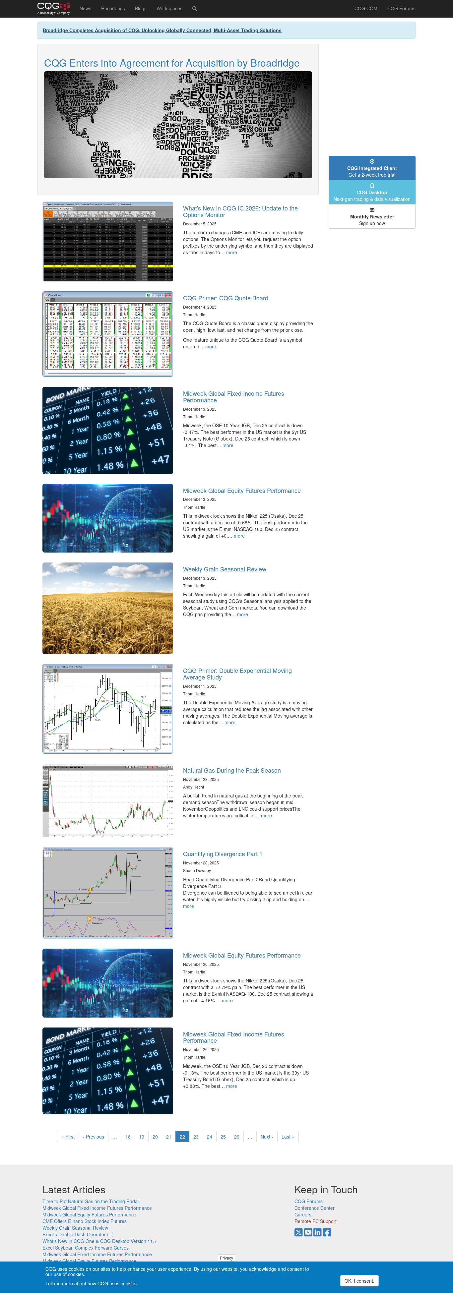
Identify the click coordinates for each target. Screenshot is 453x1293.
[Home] (56, 9)
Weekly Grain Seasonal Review (224, 568)
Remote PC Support (315, 1221)
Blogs (141, 8)
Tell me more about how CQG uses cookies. (91, 1283)
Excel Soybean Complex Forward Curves (85, 1247)
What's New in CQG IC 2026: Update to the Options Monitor (240, 211)
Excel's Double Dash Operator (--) (78, 1234)
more (231, 252)
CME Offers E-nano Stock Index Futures (84, 1221)
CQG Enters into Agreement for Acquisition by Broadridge (172, 62)
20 (157, 1136)
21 (171, 1136)
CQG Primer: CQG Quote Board (225, 297)
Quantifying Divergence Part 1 (223, 853)
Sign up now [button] (372, 219)
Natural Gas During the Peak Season (232, 770)
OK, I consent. (359, 1280)
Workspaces (169, 8)
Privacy (226, 1258)
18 (130, 1136)
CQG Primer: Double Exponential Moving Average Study (237, 673)
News (85, 8)
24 (212, 1136)
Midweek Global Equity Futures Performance (242, 490)
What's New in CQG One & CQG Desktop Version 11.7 (99, 1241)
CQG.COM (366, 8)
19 (144, 1136)
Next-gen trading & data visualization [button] (372, 195)
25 (225, 1136)
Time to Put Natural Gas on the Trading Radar (90, 1201)
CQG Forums (401, 8)
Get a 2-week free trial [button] (372, 171)
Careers (302, 1214)
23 (198, 1136)
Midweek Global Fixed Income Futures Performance (233, 396)
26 (239, 1136)
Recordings (113, 8)
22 (184, 1137)
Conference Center (314, 1208)
